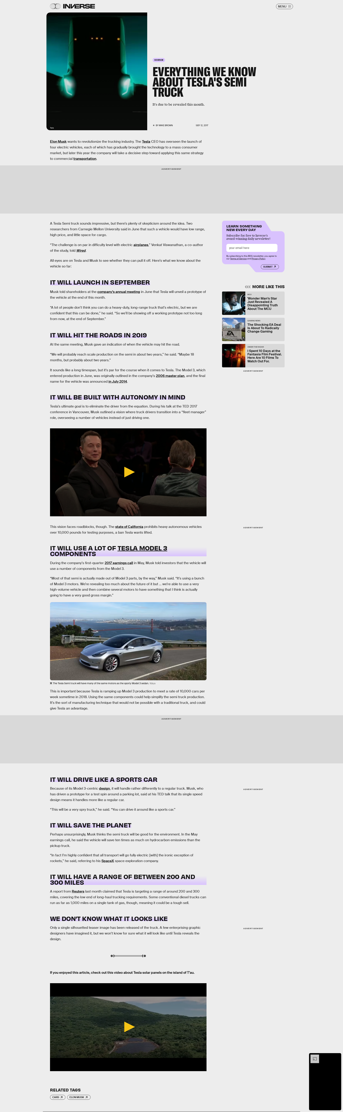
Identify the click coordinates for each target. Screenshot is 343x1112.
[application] (128, 472)
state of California (129, 527)
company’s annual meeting (118, 292)
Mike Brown (166, 125)
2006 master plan (170, 376)
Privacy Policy (258, 258)
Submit (268, 266)
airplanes (140, 245)
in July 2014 (117, 381)
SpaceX (107, 861)
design (104, 788)
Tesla (146, 141)
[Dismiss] (337, 1056)
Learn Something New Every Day (244, 227)
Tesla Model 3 (142, 548)
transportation (84, 158)
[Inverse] (79, 6)
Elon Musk (58, 141)
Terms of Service (238, 258)
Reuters (78, 891)
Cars (55, 1097)
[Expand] (313, 1056)
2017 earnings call (119, 563)
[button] (128, 472)
